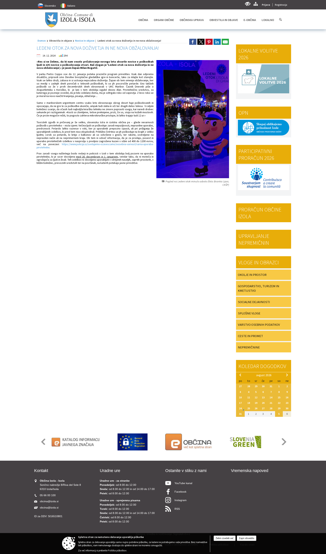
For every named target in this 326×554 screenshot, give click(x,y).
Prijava (266, 4)
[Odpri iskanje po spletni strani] (280, 19)
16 (287, 397)
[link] (193, 42)
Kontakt (41, 470)
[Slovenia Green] (245, 441)
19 (256, 403)
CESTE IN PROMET (250, 336)
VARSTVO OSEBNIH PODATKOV (259, 325)
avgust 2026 (263, 375)
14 (271, 397)
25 (248, 408)
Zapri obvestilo (246, 538)
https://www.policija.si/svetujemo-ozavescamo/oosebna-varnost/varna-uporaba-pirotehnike (95, 145)
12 (256, 397)
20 (263, 403)
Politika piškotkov (117, 550)
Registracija (281, 4)
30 (263, 386)
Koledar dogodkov (262, 366)
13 (263, 397)
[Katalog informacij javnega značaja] (76, 441)
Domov (42, 40)
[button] (42, 441)
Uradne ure (110, 470)
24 (240, 408)
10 (240, 397)
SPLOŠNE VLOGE (249, 313)
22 (279, 403)
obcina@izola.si (49, 501)
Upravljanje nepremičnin (253, 239)
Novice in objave (84, 40)
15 (279, 397)
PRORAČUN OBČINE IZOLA (259, 213)
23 (287, 403)
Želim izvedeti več (225, 538)
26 (256, 408)
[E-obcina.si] (189, 441)
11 (248, 397)
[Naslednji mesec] (286, 374)
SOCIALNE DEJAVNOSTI (254, 302)
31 (271, 386)
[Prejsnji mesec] (240, 374)
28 (248, 386)
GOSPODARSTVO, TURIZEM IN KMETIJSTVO (258, 288)
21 (271, 403)
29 (256, 386)
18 (248, 403)
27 (240, 386)
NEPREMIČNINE (249, 347)
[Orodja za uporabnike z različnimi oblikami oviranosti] (248, 4)
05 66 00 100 (48, 495)
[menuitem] (143, 20)
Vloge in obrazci (258, 262)
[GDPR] (133, 441)
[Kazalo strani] (255, 4)
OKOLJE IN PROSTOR (252, 275)
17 (240, 403)
